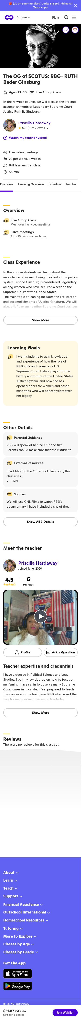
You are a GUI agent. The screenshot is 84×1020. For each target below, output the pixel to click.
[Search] (66, 17)
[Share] (65, 29)
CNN (14, 481)
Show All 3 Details (40, 522)
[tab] (6, 184)
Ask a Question (63, 652)
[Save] (75, 29)
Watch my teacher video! (28, 138)
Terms (36, 7)
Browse (22, 17)
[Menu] (74, 17)
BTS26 (54, 3)
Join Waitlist (65, 1012)
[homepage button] (9, 17)
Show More (40, 320)
